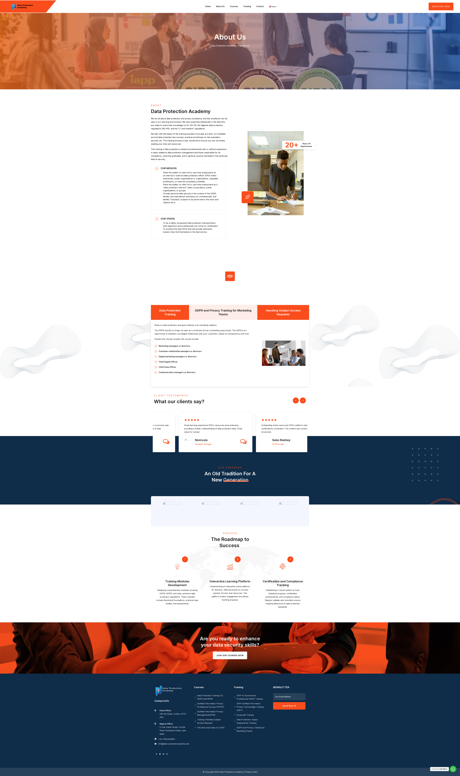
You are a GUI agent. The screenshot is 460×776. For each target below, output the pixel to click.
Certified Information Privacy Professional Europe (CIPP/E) (210, 705)
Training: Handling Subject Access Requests (209, 721)
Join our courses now (230, 655)
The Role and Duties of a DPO (210, 727)
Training (247, 6)
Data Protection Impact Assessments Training (247, 721)
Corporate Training (245, 715)
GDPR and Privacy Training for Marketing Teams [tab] (223, 312)
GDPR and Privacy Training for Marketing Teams (251, 729)
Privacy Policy (251, 772)
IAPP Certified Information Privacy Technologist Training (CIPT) (250, 706)
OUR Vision (168, 218)
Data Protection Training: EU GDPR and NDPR (210, 697)
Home (208, 6)
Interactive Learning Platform (230, 581)
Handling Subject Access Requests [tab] (283, 312)
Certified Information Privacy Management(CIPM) (210, 713)
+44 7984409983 (166, 739)
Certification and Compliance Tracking (283, 583)
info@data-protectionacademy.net (173, 744)
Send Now (288, 706)
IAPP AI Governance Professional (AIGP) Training (250, 697)
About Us (220, 6)
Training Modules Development (177, 583)
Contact (260, 6)
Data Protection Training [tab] (170, 312)
